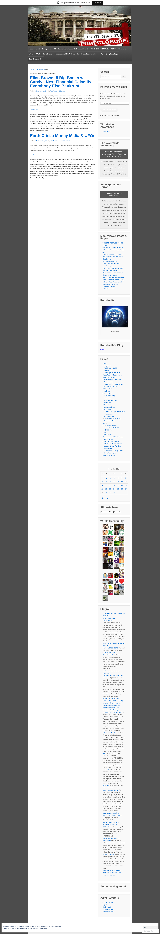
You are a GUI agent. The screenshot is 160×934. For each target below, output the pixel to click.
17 (114, 485)
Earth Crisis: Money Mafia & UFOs (62, 135)
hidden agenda (50, 123)
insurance (59, 123)
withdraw (85, 128)
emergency (51, 119)
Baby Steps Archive (35, 59)
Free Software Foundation (112, 712)
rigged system (44, 128)
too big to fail (62, 128)
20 (126, 485)
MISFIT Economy (109, 854)
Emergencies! (46, 49)
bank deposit (57, 114)
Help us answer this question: (113, 273)
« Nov (102, 498)
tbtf (56, 128)
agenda (67, 159)
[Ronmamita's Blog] (79, 26)
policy (56, 126)
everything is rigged (77, 119)
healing (40, 166)
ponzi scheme (81, 126)
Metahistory (107, 840)
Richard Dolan (79, 171)
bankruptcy (88, 114)
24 (114, 489)
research (61, 171)
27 (126, 489)
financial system (90, 164)
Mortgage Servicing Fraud (111, 870)
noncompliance (41, 126)
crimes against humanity (64, 162)
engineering (64, 164)
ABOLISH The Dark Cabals (114, 384)
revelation (72, 171)
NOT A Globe (108, 439)
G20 (49, 121)
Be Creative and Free (110, 261)
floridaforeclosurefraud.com (112, 703)
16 (110, 485)
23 (110, 489)
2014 (36, 69)
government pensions (81, 121)
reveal (66, 171)
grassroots (91, 121)
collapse (64, 116)
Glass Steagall (58, 121)
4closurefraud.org (109, 618)
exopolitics (72, 164)
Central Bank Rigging (55, 116)
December (42, 69)
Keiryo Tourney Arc (110, 453)
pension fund (50, 126)
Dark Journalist (80, 162)
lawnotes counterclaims (111, 813)
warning (72, 128)
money (83, 123)
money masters (75, 169)
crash (69, 116)
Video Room (122, 49)
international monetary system (71, 123)
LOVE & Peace (108, 827)
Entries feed (107, 907)
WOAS (31, 54)
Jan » (107, 498)
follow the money (42, 121)
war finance (48, 175)
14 (102, 485)
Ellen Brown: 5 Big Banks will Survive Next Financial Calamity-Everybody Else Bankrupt (61, 82)
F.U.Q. (38, 54)
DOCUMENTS (108, 409)
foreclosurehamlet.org (110, 710)
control (45, 162)
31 (114, 492)
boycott (38, 116)
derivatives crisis (35, 119)
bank (51, 114)
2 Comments (63, 91)
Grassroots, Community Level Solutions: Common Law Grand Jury (113, 250)
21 (102, 489)
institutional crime (67, 166)
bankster (32, 116)
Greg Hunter (33, 123)
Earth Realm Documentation (86, 54)
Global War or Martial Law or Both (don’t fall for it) (71, 49)
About (38, 49)
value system (40, 175)
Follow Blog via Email (114, 86)
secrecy (44, 173)
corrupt (50, 162)
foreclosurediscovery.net (111, 707)
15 (106, 485)
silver (53, 128)
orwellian (83, 169)
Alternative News (109, 407)
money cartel (89, 123)
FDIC (85, 119)
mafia (38, 169)
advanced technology (58, 159)
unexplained (86, 173)
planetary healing (35, 171)
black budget (85, 159)
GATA (104, 753)
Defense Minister (51, 164)
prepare (88, 126)
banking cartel (71, 114)
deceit (36, 164)
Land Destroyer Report (110, 790)
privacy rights (54, 171)
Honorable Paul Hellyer (55, 166)
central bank (44, 116)
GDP (52, 121)
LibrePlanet (107, 398)
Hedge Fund (41, 123)
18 (118, 485)
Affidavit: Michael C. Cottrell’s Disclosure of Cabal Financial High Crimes (113, 257)
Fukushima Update (109, 733)
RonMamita (53, 91)
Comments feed (108, 909)
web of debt (78, 128)
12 (122, 482)
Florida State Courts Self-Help (113, 701)
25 (118, 489)
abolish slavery (42, 159)
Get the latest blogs (109, 109)
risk (50, 128)
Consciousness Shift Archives (65, 54)
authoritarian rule (76, 159)
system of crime (66, 173)
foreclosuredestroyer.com (111, 705)
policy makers (63, 126)
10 (114, 482)
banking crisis (80, 114)
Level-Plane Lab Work (111, 441)
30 (110, 492)
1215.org (107, 391)
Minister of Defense (51, 169)
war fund (55, 175)
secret (49, 173)
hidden (45, 166)
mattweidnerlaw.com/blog (111, 838)
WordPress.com (108, 911)
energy (58, 164)
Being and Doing (109, 395)
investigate (33, 169)
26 (122, 489)
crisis (73, 116)
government (70, 121)
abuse (49, 159)
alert (39, 114)
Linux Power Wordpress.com (112, 815)
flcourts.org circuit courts (111, 698)
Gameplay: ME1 (109, 421)
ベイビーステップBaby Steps (108, 54)
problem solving (35, 128)
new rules (33, 126)
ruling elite (87, 171)
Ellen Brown (44, 119)
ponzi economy (72, 126)
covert (54, 162)
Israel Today (107, 769)
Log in (105, 905)
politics (47, 171)
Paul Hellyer (90, 169)
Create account (108, 902)
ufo (73, 173)
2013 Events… (109, 393)
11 (118, 482)
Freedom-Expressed (42, 130)
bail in (47, 114)
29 (106, 492)
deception (42, 164)
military (43, 169)
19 (122, 485)
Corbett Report (108, 655)
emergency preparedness (63, 119)
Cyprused (83, 116)
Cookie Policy (43, 928)
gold (65, 121)
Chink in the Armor (109, 652)
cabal (91, 159)
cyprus (77, 116)
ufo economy (78, 173)
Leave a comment (64, 141)
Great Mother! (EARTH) (113, 418)
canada (32, 162)
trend (67, 128)
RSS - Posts (107, 131)
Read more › (34, 110)
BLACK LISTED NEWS (110, 648)
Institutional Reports (110, 425)
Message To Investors (112, 373)
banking (64, 114)
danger (88, 116)
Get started (97, 2)
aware (43, 114)
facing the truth (80, 164)
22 (106, 489)
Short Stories (47, 54)
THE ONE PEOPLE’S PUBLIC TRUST (103, 49)
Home (31, 49)
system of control (56, 173)
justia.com (106, 785)
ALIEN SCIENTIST (109, 620)
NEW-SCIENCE (109, 416)
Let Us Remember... (109, 289)
